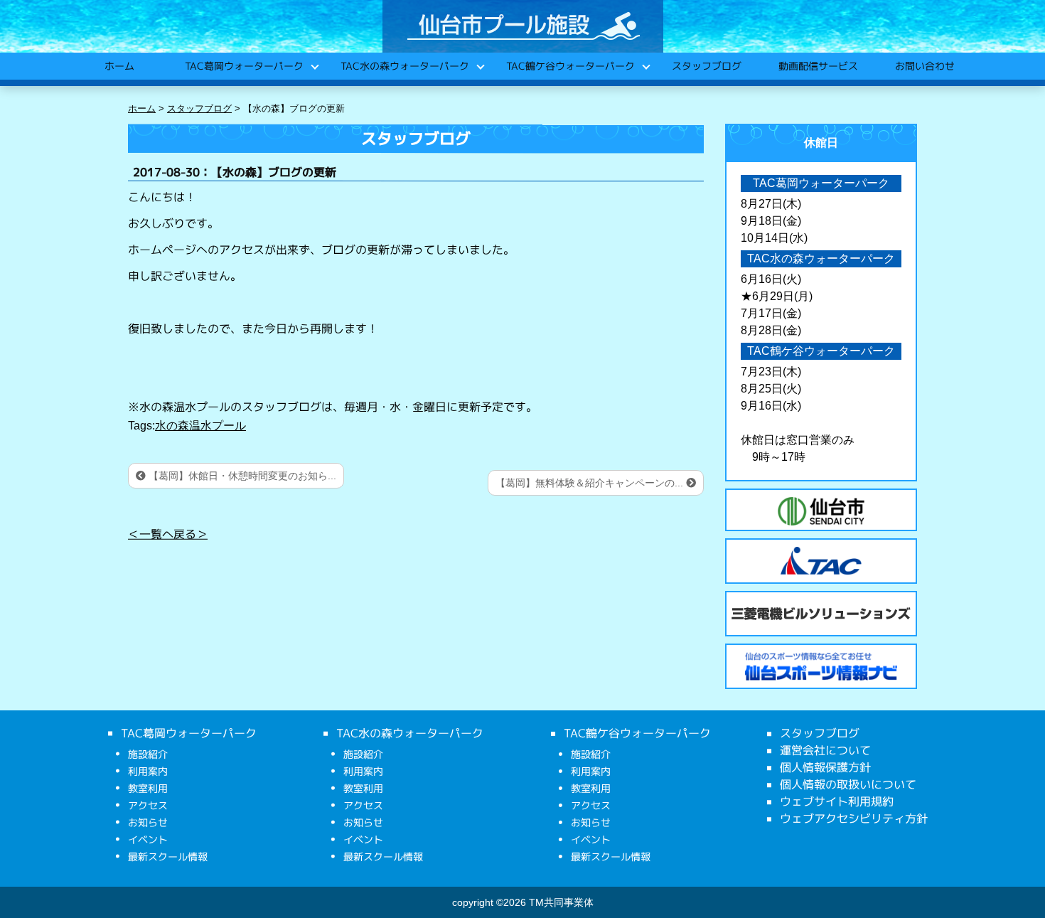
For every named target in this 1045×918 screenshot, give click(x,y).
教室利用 (148, 788)
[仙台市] (821, 511)
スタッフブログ (706, 66)
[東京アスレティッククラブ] (821, 561)
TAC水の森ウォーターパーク (404, 66)
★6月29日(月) (777, 296)
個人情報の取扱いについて (848, 784)
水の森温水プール (200, 426)
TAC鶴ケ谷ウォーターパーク (569, 66)
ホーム (119, 66)
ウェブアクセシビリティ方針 (854, 818)
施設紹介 (148, 754)
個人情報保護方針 (825, 767)
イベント (148, 839)
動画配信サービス (817, 66)
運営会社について (825, 750)
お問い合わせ (924, 66)
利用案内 (148, 771)
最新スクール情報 (168, 856)
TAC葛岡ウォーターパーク (243, 66)
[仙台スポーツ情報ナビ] (821, 666)
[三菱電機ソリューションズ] (821, 613)
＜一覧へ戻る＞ (168, 534)
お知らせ (148, 822)
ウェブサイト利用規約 (837, 801)
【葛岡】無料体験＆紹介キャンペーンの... (590, 483)
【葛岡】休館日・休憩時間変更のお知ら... (241, 475)
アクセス (148, 805)
